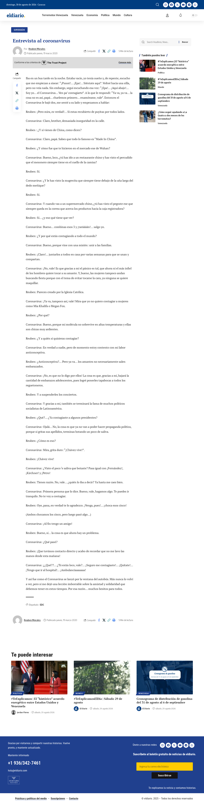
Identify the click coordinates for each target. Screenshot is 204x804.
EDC (42, 604)
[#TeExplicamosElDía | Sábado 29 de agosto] (147, 83)
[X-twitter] (177, 4)
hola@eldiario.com (17, 770)
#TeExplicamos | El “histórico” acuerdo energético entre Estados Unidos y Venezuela (173, 64)
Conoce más (125, 62)
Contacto (73, 798)
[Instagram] (165, 4)
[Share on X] (104, 51)
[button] (157, 4)
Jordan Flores (23, 712)
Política (161, 72)
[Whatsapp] (195, 4)
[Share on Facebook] (99, 51)
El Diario (83, 708)
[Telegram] (189, 4)
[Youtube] (183, 4)
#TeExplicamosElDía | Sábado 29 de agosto (98, 700)
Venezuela (162, 105)
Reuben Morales (37, 48)
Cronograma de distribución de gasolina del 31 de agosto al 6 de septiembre (174, 97)
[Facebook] (171, 4)
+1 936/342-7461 (24, 763)
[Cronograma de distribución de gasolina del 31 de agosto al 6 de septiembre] (147, 99)
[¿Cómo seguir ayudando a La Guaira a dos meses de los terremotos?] (147, 116)
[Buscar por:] (162, 42)
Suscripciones (58, 798)
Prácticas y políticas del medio (31, 798)
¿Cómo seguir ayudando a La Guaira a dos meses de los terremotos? (172, 115)
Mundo (161, 87)
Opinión (19, 29)
